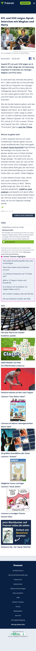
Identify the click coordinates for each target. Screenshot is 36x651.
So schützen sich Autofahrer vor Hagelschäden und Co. (15, 288)
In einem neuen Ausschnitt (12, 147)
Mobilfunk (25, 3)
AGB (18, 597)
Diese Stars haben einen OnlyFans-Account (16, 268)
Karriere (18, 615)
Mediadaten (18, 611)
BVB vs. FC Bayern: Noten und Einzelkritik (14, 281)
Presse (18, 606)
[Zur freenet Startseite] (7, 3)
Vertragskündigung (18, 620)
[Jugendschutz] (18, 634)
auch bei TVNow (25, 127)
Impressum (18, 579)
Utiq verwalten (18, 593)
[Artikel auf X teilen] (34, 58)
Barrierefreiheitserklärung (18, 575)
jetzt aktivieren (10, 242)
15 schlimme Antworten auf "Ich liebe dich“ (17, 275)
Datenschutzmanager (18, 588)
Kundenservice (18, 570)
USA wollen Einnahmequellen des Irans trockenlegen (18, 262)
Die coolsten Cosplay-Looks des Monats (18, 294)
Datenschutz (18, 584)
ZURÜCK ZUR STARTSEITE (23, 215)
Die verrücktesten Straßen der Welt (16, 299)
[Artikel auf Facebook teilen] (30, 58)
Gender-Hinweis (18, 602)
